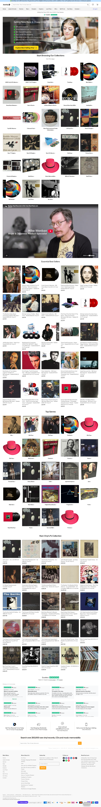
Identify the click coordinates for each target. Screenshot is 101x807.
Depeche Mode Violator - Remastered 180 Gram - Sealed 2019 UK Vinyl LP (11, 401)
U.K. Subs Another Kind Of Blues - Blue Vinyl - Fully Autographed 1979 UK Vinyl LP (89, 613)
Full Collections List (27, 794)
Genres (21, 9)
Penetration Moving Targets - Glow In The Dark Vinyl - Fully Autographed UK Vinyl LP (30, 586)
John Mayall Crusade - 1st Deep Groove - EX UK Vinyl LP (69, 560)
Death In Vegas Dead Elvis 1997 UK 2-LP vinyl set (49, 666)
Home (4, 9)
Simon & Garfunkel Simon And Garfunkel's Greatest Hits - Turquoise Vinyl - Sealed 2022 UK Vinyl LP (70, 373)
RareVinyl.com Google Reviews (28, 788)
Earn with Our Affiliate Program (28, 765)
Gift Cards (23, 771)
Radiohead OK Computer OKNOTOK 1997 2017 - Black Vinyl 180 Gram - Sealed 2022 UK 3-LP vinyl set (31, 345)
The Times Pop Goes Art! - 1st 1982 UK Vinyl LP (30, 560)
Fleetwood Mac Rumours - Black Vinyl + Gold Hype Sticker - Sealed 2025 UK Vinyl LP (69, 287)
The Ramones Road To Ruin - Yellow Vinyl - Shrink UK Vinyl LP (50, 585)
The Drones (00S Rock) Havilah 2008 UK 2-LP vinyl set (30, 612)
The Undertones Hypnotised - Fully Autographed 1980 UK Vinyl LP (31, 640)
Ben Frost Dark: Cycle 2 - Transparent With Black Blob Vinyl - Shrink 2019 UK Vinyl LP (11, 667)
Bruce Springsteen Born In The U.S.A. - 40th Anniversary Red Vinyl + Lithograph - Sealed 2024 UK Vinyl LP (30, 402)
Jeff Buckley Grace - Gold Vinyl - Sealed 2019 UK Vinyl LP (11, 343)
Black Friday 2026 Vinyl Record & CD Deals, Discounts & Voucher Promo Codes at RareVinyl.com (51, 794)
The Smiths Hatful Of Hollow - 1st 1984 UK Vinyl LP (12, 612)
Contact (77, 9)
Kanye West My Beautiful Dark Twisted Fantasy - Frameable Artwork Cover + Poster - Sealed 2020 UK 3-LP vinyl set (69, 402)
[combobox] (49, 4)
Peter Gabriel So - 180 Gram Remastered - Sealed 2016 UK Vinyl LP (49, 372)
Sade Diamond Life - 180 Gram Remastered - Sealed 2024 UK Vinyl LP (88, 372)
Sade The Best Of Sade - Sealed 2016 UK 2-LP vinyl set (88, 286)
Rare (27, 9)
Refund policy (18, 794)
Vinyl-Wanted (19, 729)
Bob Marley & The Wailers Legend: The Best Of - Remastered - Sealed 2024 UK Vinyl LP (11, 373)
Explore (41, 9)
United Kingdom (35, 802)
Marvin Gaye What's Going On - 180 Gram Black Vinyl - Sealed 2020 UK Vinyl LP (49, 401)
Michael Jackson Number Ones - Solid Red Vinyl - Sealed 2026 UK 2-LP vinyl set (89, 315)
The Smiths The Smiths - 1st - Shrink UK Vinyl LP (49, 560)
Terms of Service (25, 779)
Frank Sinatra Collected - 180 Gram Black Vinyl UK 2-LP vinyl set (49, 287)
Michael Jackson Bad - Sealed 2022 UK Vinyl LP (49, 343)
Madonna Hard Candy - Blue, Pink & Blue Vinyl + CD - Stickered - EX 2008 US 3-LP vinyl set (89, 586)
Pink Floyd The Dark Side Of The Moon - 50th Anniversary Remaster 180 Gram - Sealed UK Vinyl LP (69, 316)
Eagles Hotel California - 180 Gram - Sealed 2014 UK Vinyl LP (50, 314)
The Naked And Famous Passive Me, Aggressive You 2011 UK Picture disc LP (11, 640)
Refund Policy (24, 773)
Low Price (49, 9)
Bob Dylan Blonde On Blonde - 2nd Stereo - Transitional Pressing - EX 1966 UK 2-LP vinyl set (50, 613)
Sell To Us (62, 9)
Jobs (22, 763)
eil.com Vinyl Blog (25, 783)
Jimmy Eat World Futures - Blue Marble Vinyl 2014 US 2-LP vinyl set (69, 640)
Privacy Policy (24, 781)
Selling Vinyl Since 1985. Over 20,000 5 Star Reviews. (50, 12)
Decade (34, 9)
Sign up (43, 767)
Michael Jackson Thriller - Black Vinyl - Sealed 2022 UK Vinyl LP (30, 314)
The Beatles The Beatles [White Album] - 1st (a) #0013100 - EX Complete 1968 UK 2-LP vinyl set (69, 586)
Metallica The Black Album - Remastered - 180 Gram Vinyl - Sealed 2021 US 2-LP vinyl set (88, 401)
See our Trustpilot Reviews (27, 775)
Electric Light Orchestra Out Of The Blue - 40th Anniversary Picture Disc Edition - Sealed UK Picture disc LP (30, 288)
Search (4, 794)
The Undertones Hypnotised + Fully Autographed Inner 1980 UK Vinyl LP (50, 640)
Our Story (69, 9)
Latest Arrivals (12, 9)
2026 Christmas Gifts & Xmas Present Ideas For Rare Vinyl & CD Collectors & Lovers (20, 796)
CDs (55, 9)
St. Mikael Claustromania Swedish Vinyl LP (9, 585)
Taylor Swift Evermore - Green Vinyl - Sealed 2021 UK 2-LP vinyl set (69, 344)
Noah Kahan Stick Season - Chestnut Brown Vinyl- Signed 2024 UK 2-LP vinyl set (69, 613)
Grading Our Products (26, 777)
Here (53, 59)
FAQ (39, 796)
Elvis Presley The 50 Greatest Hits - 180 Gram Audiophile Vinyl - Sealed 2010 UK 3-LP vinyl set (31, 372)
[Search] (88, 4)
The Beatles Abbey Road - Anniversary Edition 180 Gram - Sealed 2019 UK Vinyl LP (11, 315)
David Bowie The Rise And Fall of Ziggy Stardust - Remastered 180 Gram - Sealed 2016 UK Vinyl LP (89, 344)
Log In (95, 9)
